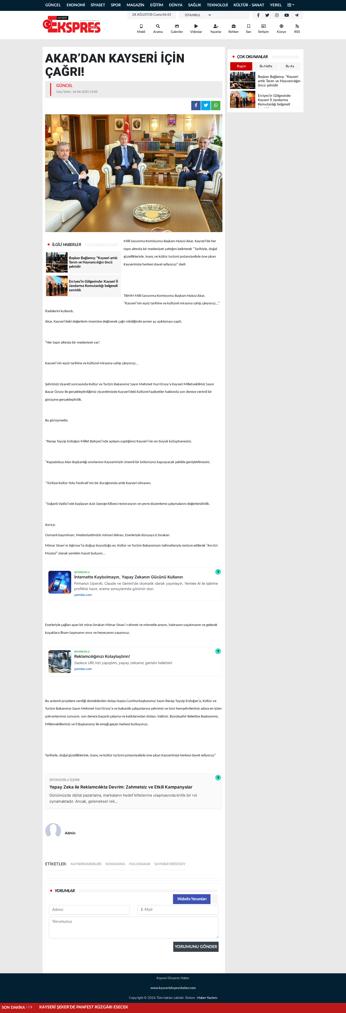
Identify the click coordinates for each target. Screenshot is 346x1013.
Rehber (233, 32)
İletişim (263, 32)
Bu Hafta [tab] (266, 66)
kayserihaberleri (86, 864)
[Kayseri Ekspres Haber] (72, 25)
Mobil (141, 32)
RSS (297, 32)
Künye (281, 32)
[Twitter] (267, 15)
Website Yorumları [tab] (191, 899)
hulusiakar (139, 864)
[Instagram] (277, 15)
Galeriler (177, 32)
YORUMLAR (65, 891)
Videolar (196, 32)
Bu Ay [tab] (290, 66)
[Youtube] (287, 15)
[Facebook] (258, 15)
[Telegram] (296, 15)
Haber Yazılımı (207, 998)
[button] (291, 5)
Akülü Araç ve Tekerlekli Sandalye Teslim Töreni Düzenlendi (93, 1007)
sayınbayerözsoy (169, 864)
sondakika (115, 864)
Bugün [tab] (241, 66)
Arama (158, 32)
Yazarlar (215, 32)
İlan (248, 32)
